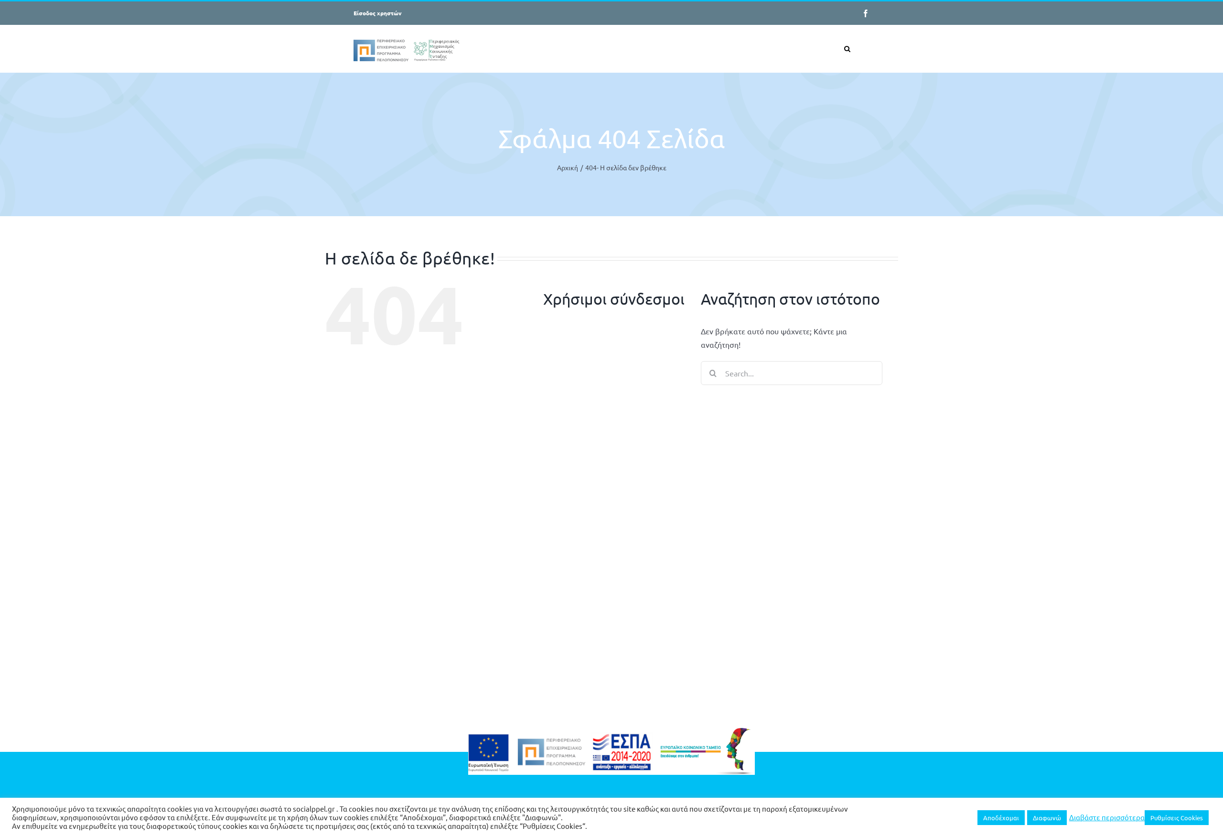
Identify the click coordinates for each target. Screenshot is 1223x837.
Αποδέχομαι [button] (1001, 818)
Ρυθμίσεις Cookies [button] (1176, 818)
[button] (847, 48)
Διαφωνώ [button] (1047, 818)
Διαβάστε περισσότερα (1107, 817)
